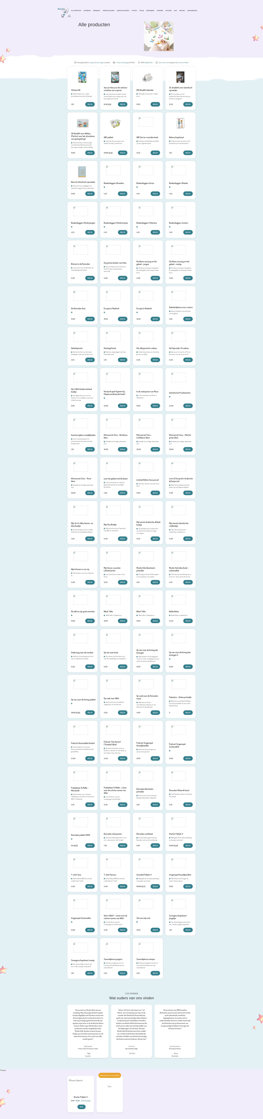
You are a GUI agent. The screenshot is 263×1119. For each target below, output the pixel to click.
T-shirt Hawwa (110, 874)
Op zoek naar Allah (111, 698)
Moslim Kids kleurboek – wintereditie (179, 569)
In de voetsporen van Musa (147, 391)
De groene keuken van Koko (115, 262)
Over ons (182, 10)
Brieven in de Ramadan (80, 264)
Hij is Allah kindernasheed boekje (81, 390)
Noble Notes (174, 611)
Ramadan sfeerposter (113, 833)
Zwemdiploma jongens (113, 959)
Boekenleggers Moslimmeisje (116, 222)
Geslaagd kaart (110, 348)
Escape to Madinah (111, 308)
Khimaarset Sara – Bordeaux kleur (115, 436)
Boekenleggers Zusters (178, 222)
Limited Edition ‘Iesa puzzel (147, 479)
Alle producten (76, 10)
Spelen (141, 10)
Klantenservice (192, 10)
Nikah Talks (108, 611)
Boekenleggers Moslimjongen (83, 222)
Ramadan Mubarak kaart (179, 790)
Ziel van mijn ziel (143, 918)
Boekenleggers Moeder (178, 183)
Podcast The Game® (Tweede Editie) (112, 743)
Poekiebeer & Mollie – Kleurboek (80, 789)
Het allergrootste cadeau (146, 348)
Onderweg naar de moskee (82, 652)
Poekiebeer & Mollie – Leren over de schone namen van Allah (115, 790)
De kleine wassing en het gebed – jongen (146, 262)
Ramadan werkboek (144, 833)
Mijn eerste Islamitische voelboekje (178, 524)
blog (175, 10)
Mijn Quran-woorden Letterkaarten (112, 569)
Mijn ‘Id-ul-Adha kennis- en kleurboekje (82, 524)
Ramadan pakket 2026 (80, 835)
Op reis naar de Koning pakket (83, 699)
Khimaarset (96, 10)
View (81, 1107)
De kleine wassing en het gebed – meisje (179, 262)
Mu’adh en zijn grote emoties (83, 611)
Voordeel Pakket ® (144, 874)
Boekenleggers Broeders (114, 183)
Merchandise (150, 10)
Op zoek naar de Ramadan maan (147, 697)
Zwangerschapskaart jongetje (178, 917)
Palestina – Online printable (180, 697)
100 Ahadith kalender (145, 90)
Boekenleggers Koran (145, 183)
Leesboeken (87, 10)
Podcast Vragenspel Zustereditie (177, 745)
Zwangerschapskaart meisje (83, 960)
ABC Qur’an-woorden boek (147, 137)
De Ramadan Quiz (78, 308)
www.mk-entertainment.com (77, 982)
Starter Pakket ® (176, 833)
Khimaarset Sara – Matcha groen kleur (180, 436)
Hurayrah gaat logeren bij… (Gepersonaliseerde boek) (115, 392)
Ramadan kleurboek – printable (145, 790)
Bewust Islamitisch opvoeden (83, 182)
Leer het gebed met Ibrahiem (116, 478)
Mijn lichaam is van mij (80, 569)
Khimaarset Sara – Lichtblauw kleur (144, 436)
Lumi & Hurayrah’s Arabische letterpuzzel (181, 479)
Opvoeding (160, 10)
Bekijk (90, 104)
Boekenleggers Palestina (146, 222)
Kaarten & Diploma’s (123, 10)
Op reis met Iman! (111, 652)
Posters (134, 10)
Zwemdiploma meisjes (145, 959)
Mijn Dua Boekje (110, 524)
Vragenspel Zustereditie (81, 918)
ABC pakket (108, 137)
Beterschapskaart (176, 137)
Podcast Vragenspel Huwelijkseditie (144, 744)
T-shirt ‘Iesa (76, 874)
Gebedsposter (77, 348)
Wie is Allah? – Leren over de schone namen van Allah (115, 917)
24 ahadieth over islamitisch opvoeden (180, 89)
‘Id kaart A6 (75, 90)
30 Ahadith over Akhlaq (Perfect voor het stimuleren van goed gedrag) (83, 136)
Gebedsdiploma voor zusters (181, 307)
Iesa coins (169, 10)
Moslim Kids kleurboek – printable (146, 569)
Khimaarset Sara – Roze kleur (81, 479)
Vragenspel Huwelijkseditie (180, 874)
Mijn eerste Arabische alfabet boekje (148, 523)
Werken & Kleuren (108, 10)
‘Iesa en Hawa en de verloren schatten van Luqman (115, 89)
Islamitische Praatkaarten (179, 392)
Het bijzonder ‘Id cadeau (179, 348)
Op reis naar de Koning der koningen (147, 651)
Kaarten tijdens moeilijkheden (83, 435)
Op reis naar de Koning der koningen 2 (180, 653)
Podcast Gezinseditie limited (83, 743)
